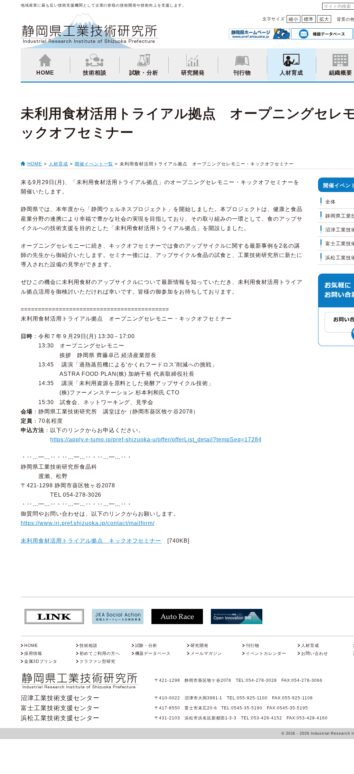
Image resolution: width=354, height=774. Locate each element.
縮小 (293, 19)
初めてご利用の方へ (100, 653)
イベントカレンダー (266, 653)
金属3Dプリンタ (40, 661)
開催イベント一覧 (94, 163)
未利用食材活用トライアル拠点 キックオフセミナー (91, 541)
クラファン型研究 (97, 661)
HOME (45, 73)
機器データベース (153, 653)
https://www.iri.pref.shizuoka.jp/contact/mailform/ (88, 523)
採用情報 (33, 653)
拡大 (324, 19)
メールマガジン (206, 653)
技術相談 (94, 73)
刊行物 (242, 73)
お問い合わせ (314, 653)
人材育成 (291, 73)
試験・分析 (144, 73)
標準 (309, 19)
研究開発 (193, 73)
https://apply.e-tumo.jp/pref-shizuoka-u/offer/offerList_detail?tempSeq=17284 (156, 439)
